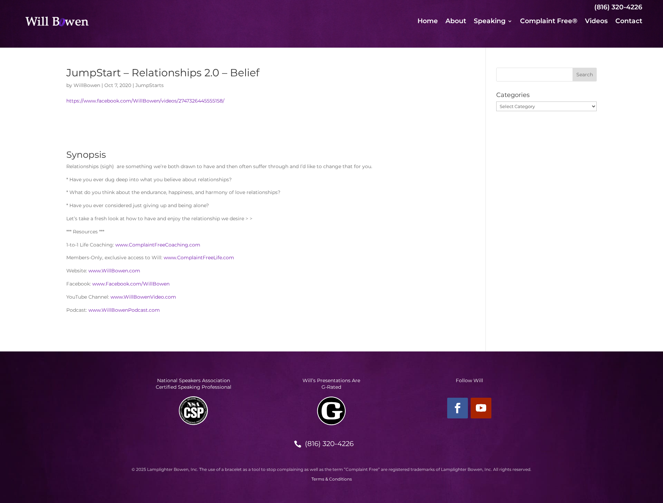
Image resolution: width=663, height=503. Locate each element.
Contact (628, 22)
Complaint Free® (548, 22)
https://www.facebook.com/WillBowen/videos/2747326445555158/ (145, 101)
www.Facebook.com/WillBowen (131, 284)
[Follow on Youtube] (481, 408)
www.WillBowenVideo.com (143, 297)
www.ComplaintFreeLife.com (199, 257)
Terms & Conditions (331, 479)
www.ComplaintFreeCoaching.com (157, 245)
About (455, 22)
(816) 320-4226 (329, 443)
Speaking (490, 22)
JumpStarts (149, 85)
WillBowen (87, 85)
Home (427, 22)
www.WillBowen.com (114, 271)
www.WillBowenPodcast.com (124, 310)
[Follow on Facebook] (457, 408)
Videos (596, 22)
